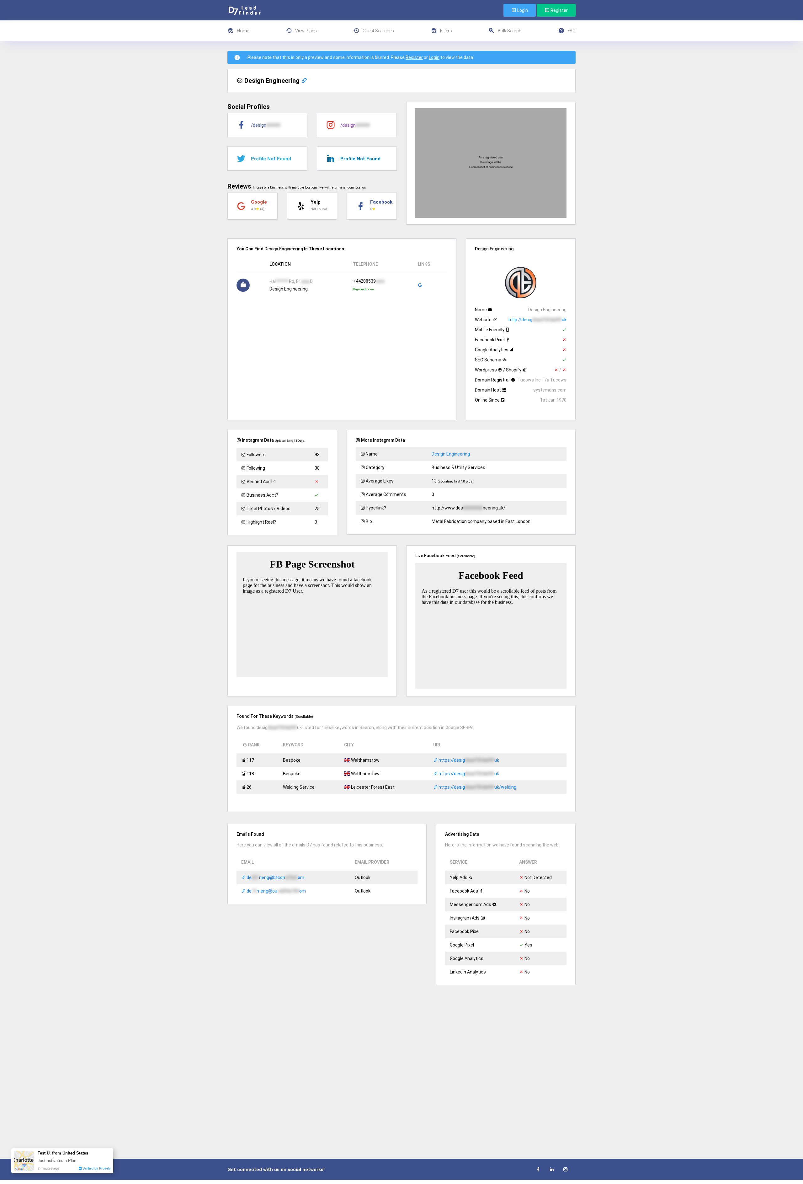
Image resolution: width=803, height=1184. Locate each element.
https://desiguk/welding (477, 787)
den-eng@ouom (276, 890)
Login (522, 10)
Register (559, 10)
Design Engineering (451, 453)
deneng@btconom (275, 877)
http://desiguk (537, 319)
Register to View (363, 289)
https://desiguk (468, 760)
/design (265, 125)
